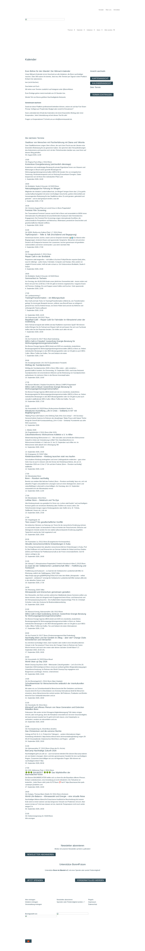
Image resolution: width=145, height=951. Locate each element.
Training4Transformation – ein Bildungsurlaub (45, 298)
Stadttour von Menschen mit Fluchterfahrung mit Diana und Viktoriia (55, 142)
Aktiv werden (108, 30)
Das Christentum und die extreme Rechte (43, 731)
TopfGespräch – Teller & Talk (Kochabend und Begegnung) (51, 234)
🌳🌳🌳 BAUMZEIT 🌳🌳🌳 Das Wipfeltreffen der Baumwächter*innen (47, 773)
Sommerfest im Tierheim (36, 278)
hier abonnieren (36, 79)
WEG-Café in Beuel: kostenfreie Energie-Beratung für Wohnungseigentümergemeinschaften (48, 388)
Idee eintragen (30, 899)
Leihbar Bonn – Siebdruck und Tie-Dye (42, 500)
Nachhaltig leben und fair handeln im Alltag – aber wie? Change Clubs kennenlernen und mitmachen (55, 639)
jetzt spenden (35, 880)
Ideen (98, 30)
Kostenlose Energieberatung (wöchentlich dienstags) (48, 164)
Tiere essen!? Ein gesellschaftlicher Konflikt (44, 522)
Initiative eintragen (31, 902)
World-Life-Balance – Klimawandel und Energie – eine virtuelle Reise (55, 796)
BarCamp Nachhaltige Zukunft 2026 (40, 751)
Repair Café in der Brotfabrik (37, 256)
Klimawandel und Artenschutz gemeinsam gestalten (47, 592)
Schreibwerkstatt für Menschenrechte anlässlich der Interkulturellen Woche (54, 684)
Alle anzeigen (30, 818)
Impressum (92, 902)
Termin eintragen (102, 95)
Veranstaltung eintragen (33, 904)
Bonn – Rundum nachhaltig (37, 478)
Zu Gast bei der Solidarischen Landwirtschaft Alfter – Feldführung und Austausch (55, 567)
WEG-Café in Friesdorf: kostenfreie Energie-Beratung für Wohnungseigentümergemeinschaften (50, 342)
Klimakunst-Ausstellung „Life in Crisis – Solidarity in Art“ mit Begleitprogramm (51, 412)
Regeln (90, 899)
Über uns (108, 10)
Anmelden (117, 10)
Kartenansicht (100, 78)
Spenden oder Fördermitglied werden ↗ (71, 902)
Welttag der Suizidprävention (37, 365)
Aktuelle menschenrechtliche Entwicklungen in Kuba (47, 544)
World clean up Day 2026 (36, 661)
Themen (70, 30)
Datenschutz (92, 904)
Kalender (80, 30)
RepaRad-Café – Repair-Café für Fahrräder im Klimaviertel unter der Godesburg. (55, 321)
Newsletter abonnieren (40, 854)
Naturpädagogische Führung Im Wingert (42, 188)
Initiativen (90, 30)
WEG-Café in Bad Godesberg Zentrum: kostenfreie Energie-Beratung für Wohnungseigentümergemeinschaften (55, 615)
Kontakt (101, 10)
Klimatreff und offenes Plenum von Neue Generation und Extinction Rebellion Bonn (54, 708)
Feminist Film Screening (35, 210)
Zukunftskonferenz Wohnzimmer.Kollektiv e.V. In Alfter (49, 434)
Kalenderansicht (101, 83)
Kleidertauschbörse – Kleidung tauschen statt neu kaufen (50, 456)
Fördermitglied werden (90, 880)
